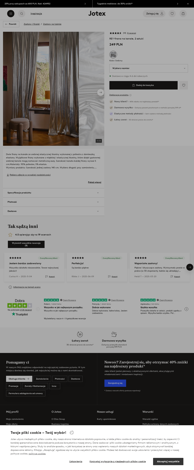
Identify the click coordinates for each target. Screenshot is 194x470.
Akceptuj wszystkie (168, 461)
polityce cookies (37, 453)
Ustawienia (75, 461)
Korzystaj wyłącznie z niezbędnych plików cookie (118, 461)
